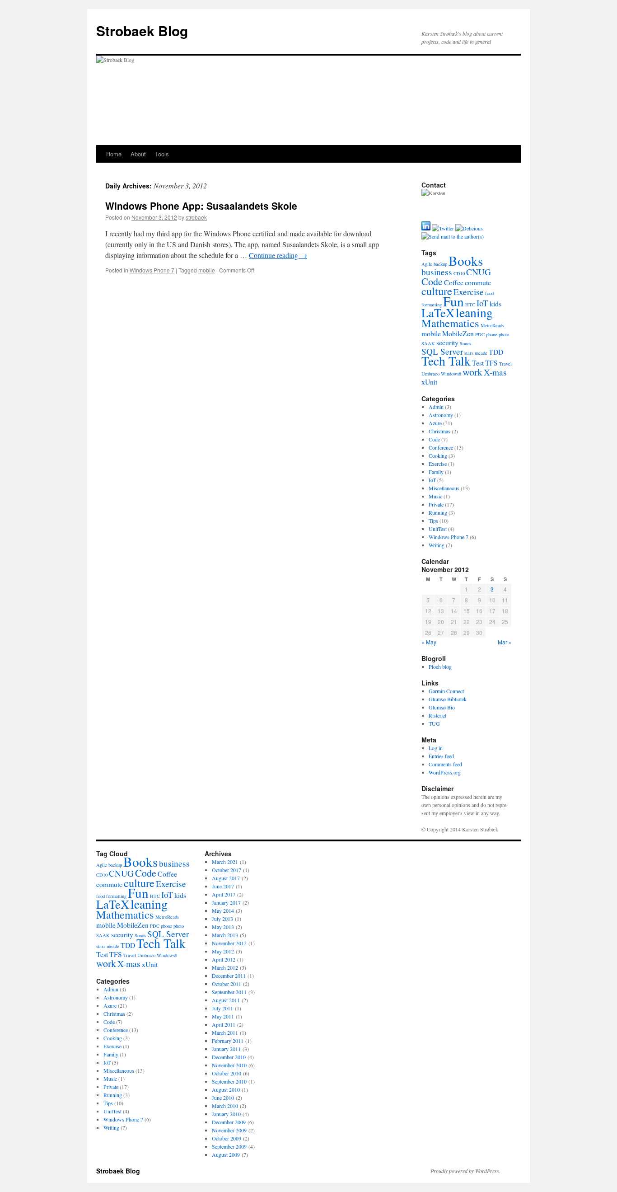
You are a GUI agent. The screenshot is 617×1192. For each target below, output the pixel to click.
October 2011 (226, 983)
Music (435, 496)
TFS (491, 362)
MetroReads (492, 325)
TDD (496, 352)
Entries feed (441, 756)
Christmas (439, 431)
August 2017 (226, 878)
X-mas (495, 372)
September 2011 (229, 991)
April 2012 (223, 959)
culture (436, 290)
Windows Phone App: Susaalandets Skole (201, 205)
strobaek (196, 217)
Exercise (468, 291)
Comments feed (445, 764)
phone (491, 334)
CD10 (459, 273)
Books (466, 260)
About (138, 154)
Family (436, 471)
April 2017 (223, 894)
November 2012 (229, 943)
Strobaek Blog (142, 30)
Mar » (505, 642)
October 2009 (226, 1138)
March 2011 (225, 1032)
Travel (505, 364)
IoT (482, 303)
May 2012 (223, 951)
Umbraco (430, 374)
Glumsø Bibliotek (448, 699)
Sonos (465, 343)
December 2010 (229, 1057)
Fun (453, 301)
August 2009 (226, 1154)
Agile (426, 264)
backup (440, 264)
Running (438, 512)
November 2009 (229, 1130)
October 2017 (226, 869)
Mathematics (450, 322)
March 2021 (225, 861)
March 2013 (225, 935)
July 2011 (222, 1008)
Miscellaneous (444, 488)
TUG (434, 723)
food (489, 293)
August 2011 (226, 1000)
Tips (433, 520)
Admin (436, 406)
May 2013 (223, 926)
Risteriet (437, 715)
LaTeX (437, 312)
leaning (474, 312)
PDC (480, 334)
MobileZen (458, 333)
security (447, 342)
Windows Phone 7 (152, 270)
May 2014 (223, 910)
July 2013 (222, 918)
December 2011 (229, 975)
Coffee (453, 282)
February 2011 (227, 1040)
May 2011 (223, 1016)
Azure (435, 423)
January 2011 (226, 1048)
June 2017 (223, 886)
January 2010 (226, 1113)
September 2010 (229, 1081)
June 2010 (223, 1097)
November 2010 (229, 1065)
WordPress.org (445, 772)
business (436, 271)
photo (504, 334)
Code (432, 281)
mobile (206, 270)
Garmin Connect (446, 691)
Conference (441, 447)
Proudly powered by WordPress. (465, 1170)
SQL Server (442, 351)
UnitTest (438, 528)
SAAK (428, 343)
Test (478, 362)
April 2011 (223, 1024)
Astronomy (441, 414)
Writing (436, 545)
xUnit (429, 381)
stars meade (475, 353)
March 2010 (225, 1105)
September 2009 (229, 1146)
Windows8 (451, 374)
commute (478, 282)
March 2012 (225, 967)
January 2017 (226, 902)
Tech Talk (446, 360)
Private (436, 504)
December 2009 (229, 1122)
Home (114, 154)
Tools (162, 154)
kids (495, 303)
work (472, 371)
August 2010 (226, 1089)
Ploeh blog (440, 666)
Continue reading (278, 255)
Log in (436, 747)
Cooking (438, 455)
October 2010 (226, 1073)
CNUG (478, 271)
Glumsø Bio (442, 707)
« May (428, 642)
